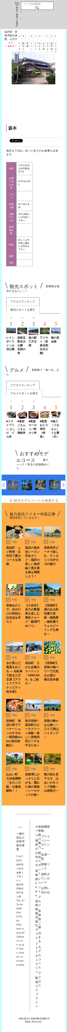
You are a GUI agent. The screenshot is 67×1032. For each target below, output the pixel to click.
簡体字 (17, 10)
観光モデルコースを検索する (36, 500)
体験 (27, 44)
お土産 (44, 44)
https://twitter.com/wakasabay (20, 956)
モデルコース (48, 44)
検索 (37, 7)
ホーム (36, 830)
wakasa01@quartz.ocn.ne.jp (20, 936)
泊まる (39, 44)
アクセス (56, 44)
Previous (4, 485)
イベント (31, 44)
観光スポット (23, 44)
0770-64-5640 (20, 904)
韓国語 (17, 23)
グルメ (36, 44)
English (17, 4)
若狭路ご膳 (39, 919)
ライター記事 (19, 44)
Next (63, 485)
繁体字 (17, 17)
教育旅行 (52, 44)
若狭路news (36, 883)
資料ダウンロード (45, 878)
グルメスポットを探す (24, 393)
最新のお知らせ (36, 853)
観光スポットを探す (22, 309)
